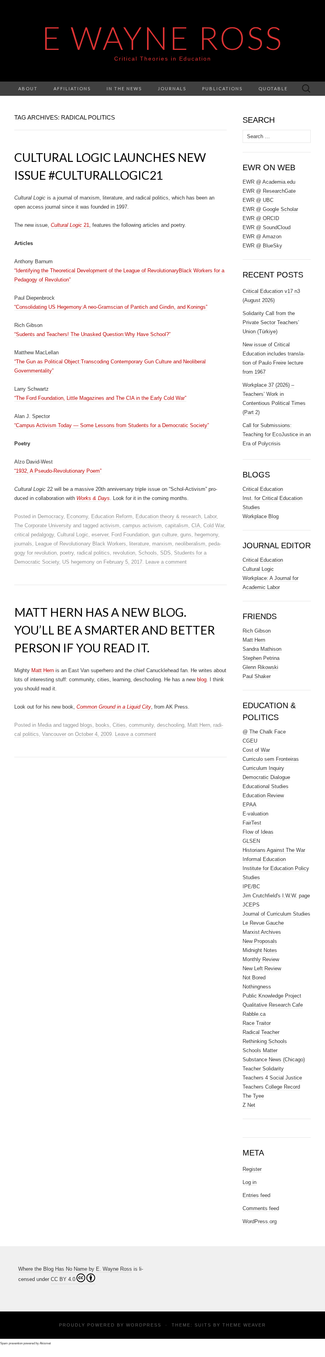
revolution (124, 553)
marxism (162, 544)
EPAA (249, 805)
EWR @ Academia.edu (269, 182)
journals (23, 544)
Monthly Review (261, 959)
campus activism (142, 525)
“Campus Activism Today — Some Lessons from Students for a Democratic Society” (111, 425)
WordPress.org (260, 1221)
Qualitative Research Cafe (273, 1005)
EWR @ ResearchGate (269, 191)
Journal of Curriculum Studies (276, 914)
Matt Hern (42, 670)
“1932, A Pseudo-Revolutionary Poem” (57, 471)
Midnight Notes (260, 950)
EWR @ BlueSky (262, 246)
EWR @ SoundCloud (267, 227)
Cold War (213, 525)
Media (45, 725)
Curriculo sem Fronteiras (271, 759)
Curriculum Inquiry (263, 768)
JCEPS (251, 905)
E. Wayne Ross (114, 1269)
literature (139, 544)
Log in (249, 1182)
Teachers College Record (271, 1087)
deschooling (170, 725)
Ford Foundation (130, 535)
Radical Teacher (261, 1032)
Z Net (249, 1105)
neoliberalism (190, 544)
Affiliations (72, 88)
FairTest (252, 823)
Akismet (45, 1343)
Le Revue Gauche (263, 923)
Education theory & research (168, 516)
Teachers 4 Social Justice (272, 1078)
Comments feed (261, 1208)
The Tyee (253, 1096)
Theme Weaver (244, 1325)
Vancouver (54, 734)
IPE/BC (251, 886)
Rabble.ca (254, 1014)
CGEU (250, 741)
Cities (119, 725)
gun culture (164, 535)
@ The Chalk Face (264, 732)
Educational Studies (266, 786)
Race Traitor (257, 1023)
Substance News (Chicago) (274, 1059)
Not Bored (254, 978)
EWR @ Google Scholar (270, 209)
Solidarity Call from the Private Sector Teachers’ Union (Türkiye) (271, 322)
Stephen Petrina (261, 658)
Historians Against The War (274, 850)
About (28, 88)
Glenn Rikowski (260, 667)
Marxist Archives (262, 932)
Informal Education (264, 859)
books (102, 725)
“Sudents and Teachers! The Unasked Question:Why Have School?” (92, 334)
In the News (124, 88)
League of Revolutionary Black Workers (80, 544)
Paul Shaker (257, 676)
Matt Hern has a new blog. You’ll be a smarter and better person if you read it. (114, 630)
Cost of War (256, 750)
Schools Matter (260, 1050)
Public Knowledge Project (272, 996)
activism (109, 525)
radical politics (93, 553)
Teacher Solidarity (263, 1069)
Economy (77, 516)
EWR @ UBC (258, 200)
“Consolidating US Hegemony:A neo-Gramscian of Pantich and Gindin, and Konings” (110, 307)
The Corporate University (42, 525)
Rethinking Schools (265, 1041)
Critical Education (263, 489)
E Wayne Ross (162, 38)
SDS (165, 553)
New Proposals (260, 941)
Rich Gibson (257, 631)
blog (201, 679)
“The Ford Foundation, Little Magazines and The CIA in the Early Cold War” (100, 398)
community (141, 725)
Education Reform (111, 516)
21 (70, 225)
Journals (172, 88)
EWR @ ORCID (261, 218)
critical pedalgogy (34, 535)
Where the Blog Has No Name (52, 1269)
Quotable (273, 88)
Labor (210, 516)
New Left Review (262, 968)
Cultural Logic (72, 535)
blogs (86, 725)
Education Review (263, 795)
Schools (147, 553)
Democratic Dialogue (266, 777)
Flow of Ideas (258, 832)
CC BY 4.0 (63, 1279)
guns (185, 535)
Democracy (50, 516)
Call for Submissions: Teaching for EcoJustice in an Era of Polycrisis (277, 434)
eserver (100, 535)
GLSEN (251, 841)
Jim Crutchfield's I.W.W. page (276, 896)
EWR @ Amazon (262, 236)
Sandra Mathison (262, 649)
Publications (222, 88)
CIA (195, 525)
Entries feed (256, 1195)
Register (252, 1169)
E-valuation (255, 814)
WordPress (143, 1325)
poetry (67, 553)
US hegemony (78, 562)
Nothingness (257, 987)
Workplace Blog (261, 516)
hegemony (206, 535)
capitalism (176, 525)
